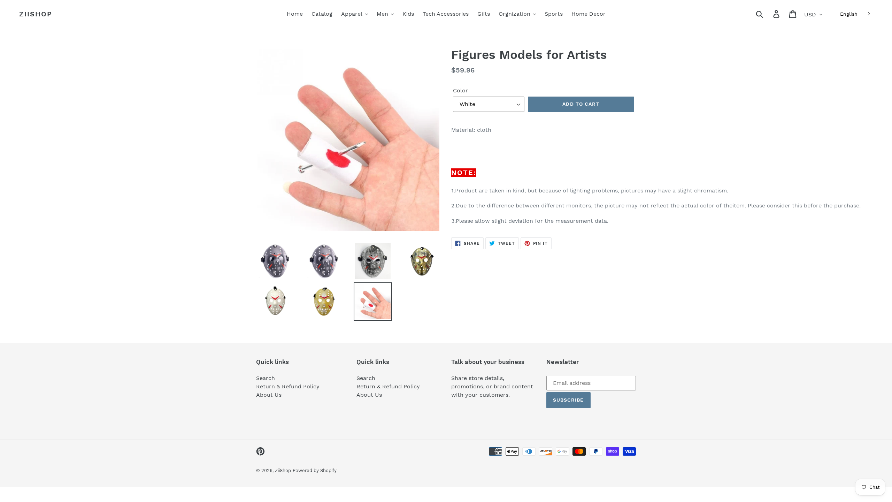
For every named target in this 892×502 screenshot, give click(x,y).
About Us (269, 394)
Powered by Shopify (315, 470)
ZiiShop (35, 14)
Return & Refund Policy (288, 386)
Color (460, 90)
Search (265, 378)
